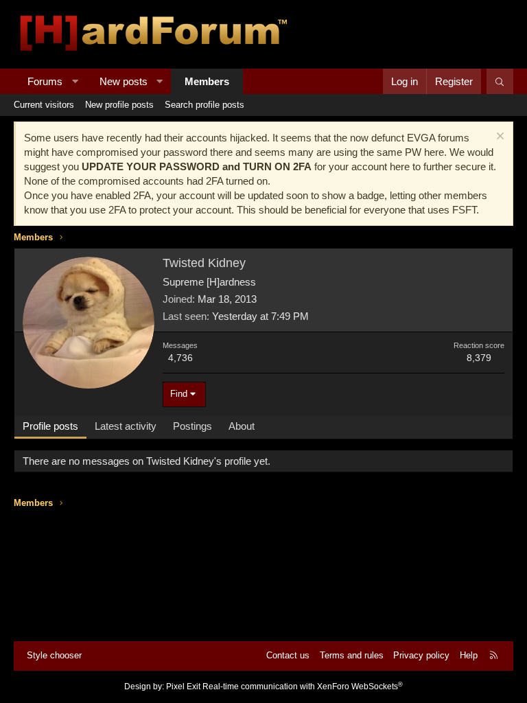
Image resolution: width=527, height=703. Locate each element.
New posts (123, 81)
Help (469, 655)
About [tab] (242, 426)
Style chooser (54, 655)
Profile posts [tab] (50, 426)
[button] (75, 81)
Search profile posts (204, 105)
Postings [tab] (192, 426)
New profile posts (119, 105)
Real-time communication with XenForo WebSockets (302, 686)
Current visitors (44, 105)
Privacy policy (421, 655)
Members (207, 81)
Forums (44, 81)
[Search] (500, 81)
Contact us (287, 655)
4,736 (180, 357)
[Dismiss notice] (498, 137)
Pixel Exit (183, 686)
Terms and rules (352, 655)
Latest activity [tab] (125, 426)
